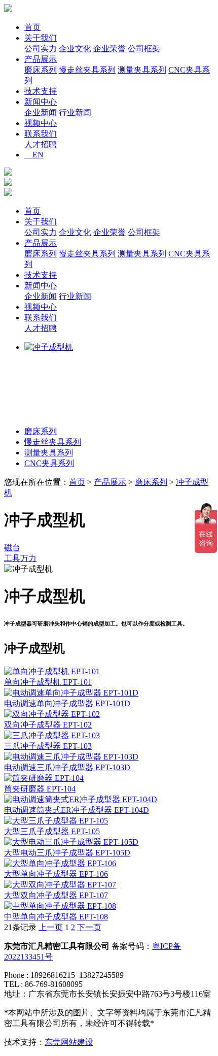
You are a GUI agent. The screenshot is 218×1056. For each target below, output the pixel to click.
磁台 (12, 547)
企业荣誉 (109, 48)
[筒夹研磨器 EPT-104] (44, 778)
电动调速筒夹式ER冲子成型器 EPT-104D (76, 810)
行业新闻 (75, 112)
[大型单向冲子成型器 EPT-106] (60, 863)
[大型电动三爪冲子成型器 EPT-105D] (71, 842)
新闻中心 (40, 101)
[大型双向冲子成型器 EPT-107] (60, 884)
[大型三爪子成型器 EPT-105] (56, 820)
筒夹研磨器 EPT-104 (40, 788)
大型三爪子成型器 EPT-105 (52, 831)
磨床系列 (40, 69)
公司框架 (144, 48)
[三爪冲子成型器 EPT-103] (52, 735)
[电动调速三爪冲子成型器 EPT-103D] (71, 756)
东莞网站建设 (69, 1042)
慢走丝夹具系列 (87, 69)
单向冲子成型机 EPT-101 (48, 682)
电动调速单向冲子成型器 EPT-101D (67, 703)
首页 (32, 27)
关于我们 (40, 38)
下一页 (89, 927)
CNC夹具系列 (49, 463)
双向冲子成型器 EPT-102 (48, 724)
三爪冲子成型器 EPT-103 (48, 746)
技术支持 (40, 91)
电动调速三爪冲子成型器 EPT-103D (67, 767)
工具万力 (20, 558)
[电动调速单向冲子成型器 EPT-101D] (71, 692)
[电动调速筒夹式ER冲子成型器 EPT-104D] (80, 799)
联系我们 (40, 133)
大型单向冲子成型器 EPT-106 (56, 874)
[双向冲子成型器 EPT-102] (52, 714)
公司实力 (40, 48)
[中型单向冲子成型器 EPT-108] (60, 906)
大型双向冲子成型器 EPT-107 (56, 895)
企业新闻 (40, 112)
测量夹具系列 (142, 69)
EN (34, 154)
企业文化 (75, 48)
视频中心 (40, 123)
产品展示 (40, 59)
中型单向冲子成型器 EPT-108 (56, 916)
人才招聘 (40, 144)
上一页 (51, 927)
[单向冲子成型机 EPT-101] (52, 671)
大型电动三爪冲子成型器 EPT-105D (67, 852)
